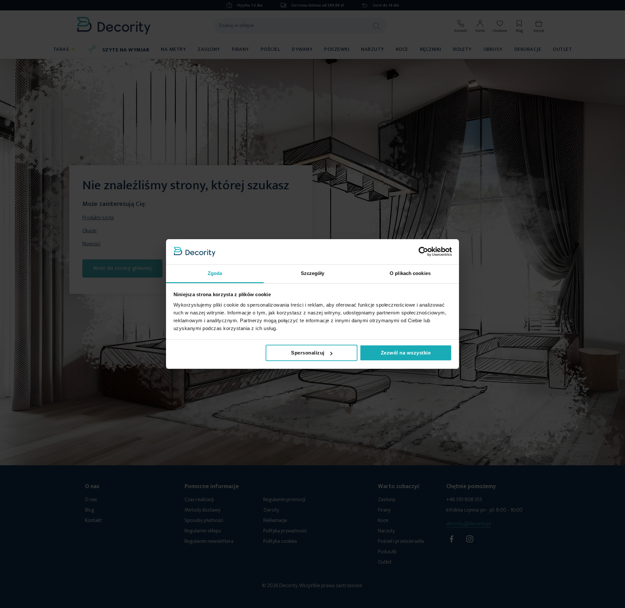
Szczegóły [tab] (313, 273)
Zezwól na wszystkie (406, 352)
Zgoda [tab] (215, 273)
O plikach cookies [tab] (410, 273)
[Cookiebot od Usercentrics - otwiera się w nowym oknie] (423, 251)
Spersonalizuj (308, 352)
